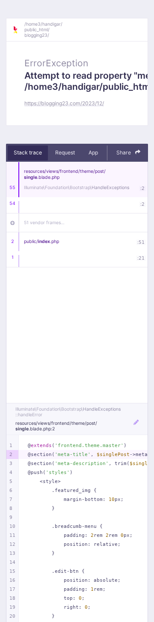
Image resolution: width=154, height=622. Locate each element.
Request (65, 152)
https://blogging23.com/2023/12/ (64, 103)
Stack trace (28, 152)
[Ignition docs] (18, 30)
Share (124, 152)
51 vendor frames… (44, 222)
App (93, 152)
